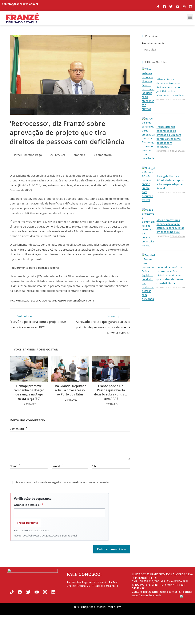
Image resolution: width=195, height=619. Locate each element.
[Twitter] (170, 6)
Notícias (79, 155)
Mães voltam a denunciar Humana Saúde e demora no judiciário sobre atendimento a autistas (171, 87)
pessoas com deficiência (71, 300)
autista (30, 300)
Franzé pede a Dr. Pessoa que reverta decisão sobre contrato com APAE (111, 392)
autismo (20, 300)
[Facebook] (164, 6)
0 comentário (103, 155)
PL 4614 (90, 300)
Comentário (18, 429)
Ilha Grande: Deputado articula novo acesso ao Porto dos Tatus (70, 390)
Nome (15, 466)
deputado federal (46, 300)
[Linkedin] (190, 6)
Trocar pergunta (27, 522)
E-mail (57, 466)
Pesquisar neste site (153, 43)
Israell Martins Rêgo (28, 155)
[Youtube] (177, 6)
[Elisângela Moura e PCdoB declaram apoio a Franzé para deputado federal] (148, 184)
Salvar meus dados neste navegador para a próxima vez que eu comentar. (62, 482)
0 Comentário (177, 99)
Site (94, 466)
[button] (190, 17)
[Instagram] (184, 6)
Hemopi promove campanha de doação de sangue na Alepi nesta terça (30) (29, 392)
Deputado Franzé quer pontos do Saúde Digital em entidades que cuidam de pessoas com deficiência (171, 275)
